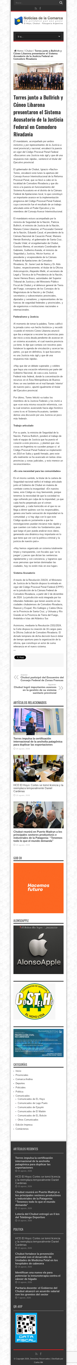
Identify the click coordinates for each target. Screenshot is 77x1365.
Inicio (18, 1071)
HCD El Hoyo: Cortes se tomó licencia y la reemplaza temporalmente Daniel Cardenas (38, 788)
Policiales (21, 1087)
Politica (19, 1091)
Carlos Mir (38, 1362)
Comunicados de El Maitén (32, 1111)
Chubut (29, 50)
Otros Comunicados (28, 1119)
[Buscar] (61, 2)
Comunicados (23, 1095)
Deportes (20, 1083)
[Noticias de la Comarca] (38, 22)
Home (20, 50)
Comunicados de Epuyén (31, 1107)
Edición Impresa (24, 1124)
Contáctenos (22, 1129)
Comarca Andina (24, 1079)
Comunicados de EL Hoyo (31, 1099)
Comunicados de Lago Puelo (32, 1103)
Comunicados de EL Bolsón (32, 1115)
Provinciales (22, 1075)
